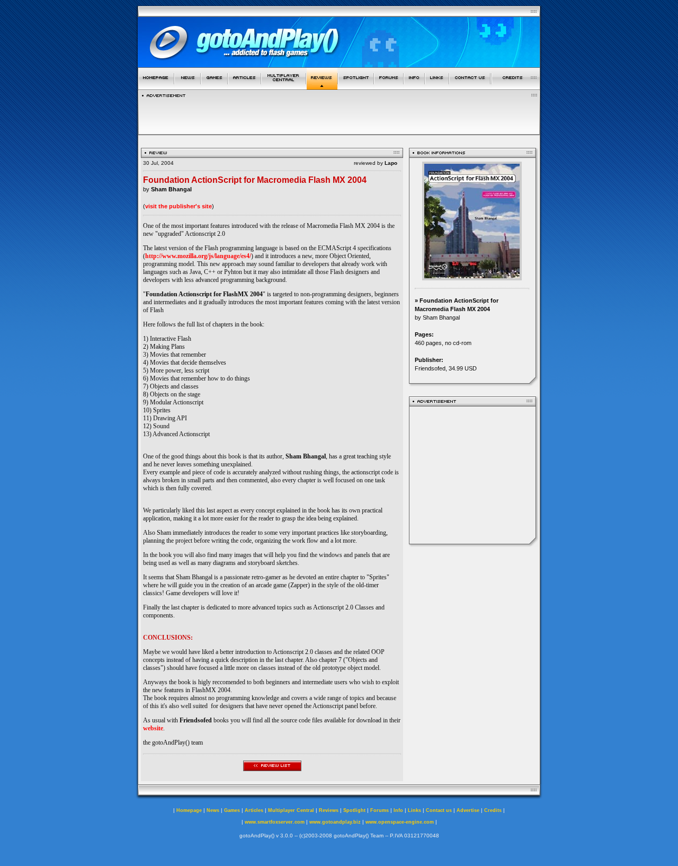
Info (398, 810)
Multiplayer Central (291, 810)
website (153, 728)
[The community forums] (388, 86)
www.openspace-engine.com (399, 822)
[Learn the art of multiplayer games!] (284, 86)
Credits (493, 810)
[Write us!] (470, 86)
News (213, 810)
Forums (379, 810)
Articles (254, 810)
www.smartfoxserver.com (275, 822)
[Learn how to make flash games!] (244, 86)
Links (414, 810)
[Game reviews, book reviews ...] (322, 86)
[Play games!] (214, 86)
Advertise (468, 810)
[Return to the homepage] (156, 86)
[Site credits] (516, 86)
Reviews (328, 810)
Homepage (189, 810)
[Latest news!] (187, 86)
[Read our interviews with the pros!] (355, 86)
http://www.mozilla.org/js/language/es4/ (198, 256)
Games (232, 810)
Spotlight (354, 810)
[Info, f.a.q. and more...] (414, 86)
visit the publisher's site (178, 206)
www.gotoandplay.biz (335, 822)
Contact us (439, 810)
